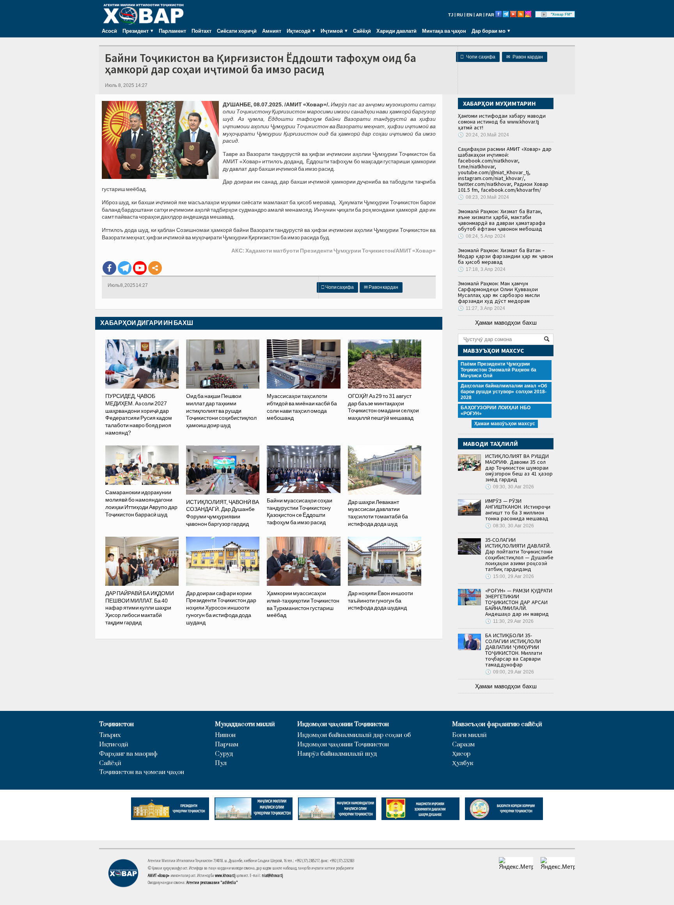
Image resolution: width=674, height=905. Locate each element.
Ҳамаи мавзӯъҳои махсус (504, 423)
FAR (490, 14)
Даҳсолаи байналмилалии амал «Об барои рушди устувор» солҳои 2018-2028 (504, 391)
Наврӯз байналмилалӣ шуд (337, 754)
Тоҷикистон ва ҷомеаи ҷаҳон (141, 772)
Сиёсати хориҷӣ (237, 31)
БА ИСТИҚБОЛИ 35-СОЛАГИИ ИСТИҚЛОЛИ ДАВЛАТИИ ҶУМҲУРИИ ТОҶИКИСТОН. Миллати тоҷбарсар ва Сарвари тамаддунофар (513, 650)
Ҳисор (461, 754)
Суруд (224, 754)
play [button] (544, 14)
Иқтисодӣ (113, 744)
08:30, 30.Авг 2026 (509, 526)
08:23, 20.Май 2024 (483, 197)
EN (469, 14)
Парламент (172, 31)
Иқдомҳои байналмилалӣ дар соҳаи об (354, 735)
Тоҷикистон (116, 724)
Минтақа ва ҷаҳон (444, 31)
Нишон (225, 735)
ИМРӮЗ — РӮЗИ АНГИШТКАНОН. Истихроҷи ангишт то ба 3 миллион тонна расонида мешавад (517, 509)
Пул (221, 763)
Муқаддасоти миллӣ (245, 724)
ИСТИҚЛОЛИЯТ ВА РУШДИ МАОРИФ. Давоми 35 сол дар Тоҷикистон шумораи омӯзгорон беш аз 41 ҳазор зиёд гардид (519, 467)
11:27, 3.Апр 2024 (481, 308)
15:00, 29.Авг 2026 (509, 576)
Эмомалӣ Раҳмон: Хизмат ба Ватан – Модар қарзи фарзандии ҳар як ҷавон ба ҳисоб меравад (505, 256)
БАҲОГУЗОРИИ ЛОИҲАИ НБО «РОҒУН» (495, 410)
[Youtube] (140, 268)
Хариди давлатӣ (396, 31)
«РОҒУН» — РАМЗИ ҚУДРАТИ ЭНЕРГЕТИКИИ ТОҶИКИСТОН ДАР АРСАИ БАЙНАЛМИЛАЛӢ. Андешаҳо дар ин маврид (518, 602)
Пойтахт (201, 31)
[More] (155, 268)
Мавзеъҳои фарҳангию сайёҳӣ (497, 724)
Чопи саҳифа (477, 57)
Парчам (226, 744)
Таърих (110, 735)
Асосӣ (109, 31)
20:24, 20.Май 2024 (483, 135)
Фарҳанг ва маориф (128, 754)
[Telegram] (124, 268)
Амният (271, 31)
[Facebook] (109, 268)
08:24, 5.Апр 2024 (482, 236)
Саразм (463, 744)
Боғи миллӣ (469, 735)
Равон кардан (524, 57)
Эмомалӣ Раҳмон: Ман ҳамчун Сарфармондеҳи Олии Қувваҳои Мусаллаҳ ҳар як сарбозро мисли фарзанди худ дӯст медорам (499, 292)
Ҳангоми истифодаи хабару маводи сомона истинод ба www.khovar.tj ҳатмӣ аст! (502, 121)
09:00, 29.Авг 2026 (509, 672)
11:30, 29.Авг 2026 (509, 621)
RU (460, 14)
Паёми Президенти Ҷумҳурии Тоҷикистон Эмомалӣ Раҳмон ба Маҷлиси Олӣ (498, 369)
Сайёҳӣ (362, 31)
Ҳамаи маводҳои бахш (506, 322)
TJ (450, 14)
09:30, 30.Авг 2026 (509, 487)
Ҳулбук (462, 763)
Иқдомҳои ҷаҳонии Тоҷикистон (343, 724)
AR (479, 14)
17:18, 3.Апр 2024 (482, 269)
